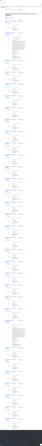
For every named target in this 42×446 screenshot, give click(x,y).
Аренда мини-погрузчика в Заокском (20, 432)
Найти (20, 9)
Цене (13, 18)
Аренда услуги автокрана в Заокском (20, 437)
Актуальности (10, 18)
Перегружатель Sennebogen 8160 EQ (10, 84)
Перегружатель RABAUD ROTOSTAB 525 (10, 33)
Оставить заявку (13, 430)
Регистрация (2, 7)
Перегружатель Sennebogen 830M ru (10, 155)
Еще (27, 436)
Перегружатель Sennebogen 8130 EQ (10, 96)
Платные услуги (8, 442)
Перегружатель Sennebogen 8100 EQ (10, 108)
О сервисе (7, 438)
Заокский (17, 9)
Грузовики (7, 440)
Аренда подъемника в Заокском (9, 437)
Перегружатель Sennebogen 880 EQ (10, 72)
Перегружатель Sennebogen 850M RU (10, 143)
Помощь (7, 441)
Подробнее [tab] (9, 62)
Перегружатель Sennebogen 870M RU (10, 179)
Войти (21, 6)
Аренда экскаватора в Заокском (31, 432)
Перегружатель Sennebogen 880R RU (10, 61)
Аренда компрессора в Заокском (9, 432)
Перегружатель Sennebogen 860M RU (10, 167)
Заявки (7, 439)
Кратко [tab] (6, 62)
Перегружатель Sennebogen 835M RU (10, 120)
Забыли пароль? (6, 7)
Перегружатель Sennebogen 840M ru (10, 21)
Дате (14, 18)
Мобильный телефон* (3, 2)
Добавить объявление (3, 444)
